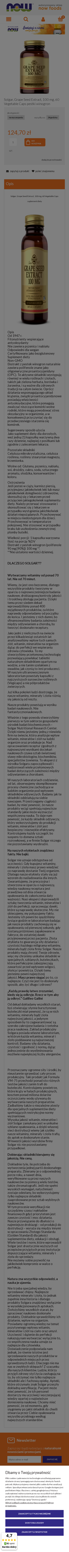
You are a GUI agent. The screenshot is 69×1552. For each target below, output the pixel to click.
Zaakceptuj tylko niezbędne (34, 1513)
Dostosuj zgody (34, 1523)
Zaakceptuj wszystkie (34, 1532)
